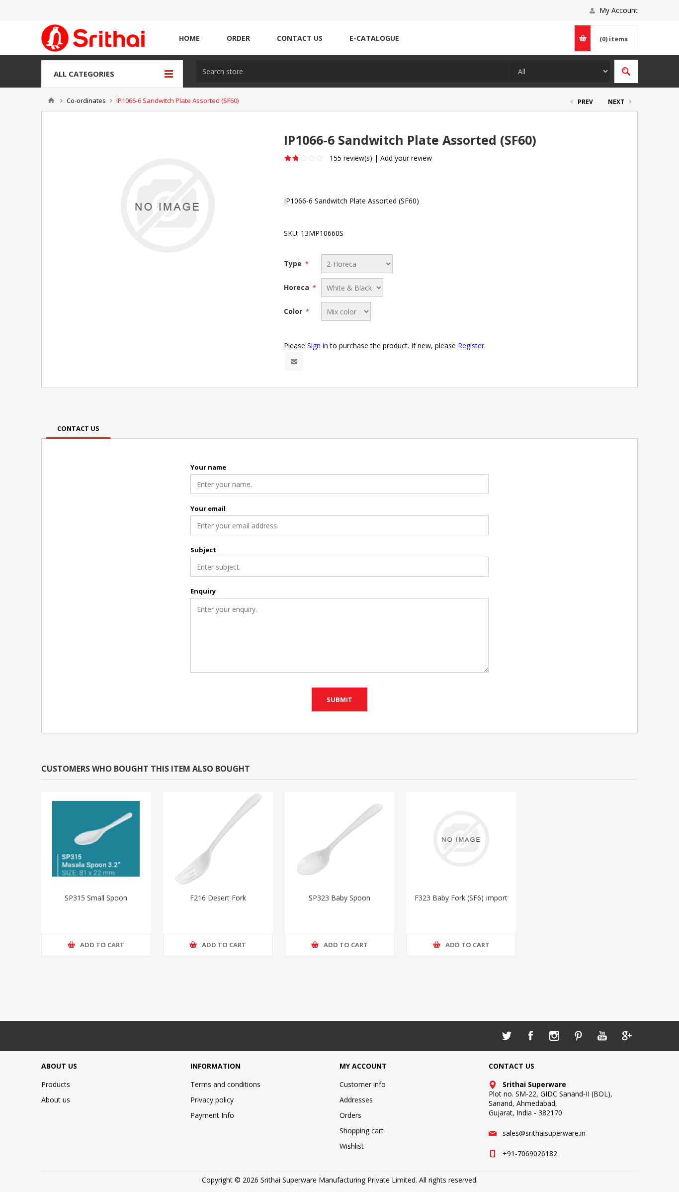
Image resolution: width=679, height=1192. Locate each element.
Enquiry (203, 591)
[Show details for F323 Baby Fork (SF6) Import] (461, 839)
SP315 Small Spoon (96, 897)
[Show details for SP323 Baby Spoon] (340, 839)
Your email (208, 508)
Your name (208, 467)
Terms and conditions (225, 1084)
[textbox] (352, 71)
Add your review (406, 158)
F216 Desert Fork (218, 897)
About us (55, 1099)
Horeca (297, 287)
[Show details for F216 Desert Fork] (218, 839)
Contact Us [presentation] (78, 428)
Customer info (363, 1084)
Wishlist (352, 1146)
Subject (203, 549)
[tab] (78, 428)
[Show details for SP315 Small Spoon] (96, 839)
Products (55, 1084)
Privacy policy (212, 1099)
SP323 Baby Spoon (339, 897)
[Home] (51, 100)
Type (294, 263)
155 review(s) (351, 158)
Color (294, 311)
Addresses (356, 1099)
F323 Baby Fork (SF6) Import (461, 897)
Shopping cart (362, 1130)
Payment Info (212, 1115)
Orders (350, 1115)
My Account (618, 10)
